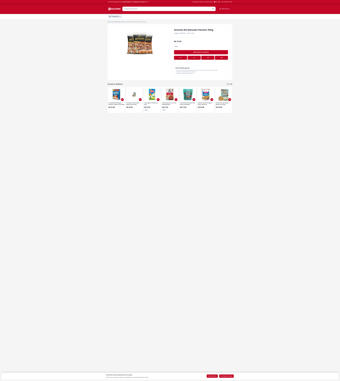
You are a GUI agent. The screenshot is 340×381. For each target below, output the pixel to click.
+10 (208, 58)
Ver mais (229, 84)
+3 (180, 58)
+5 (194, 58)
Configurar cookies (226, 376)
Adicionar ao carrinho (201, 52)
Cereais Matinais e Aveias (118, 22)
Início (109, 22)
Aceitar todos (212, 376)
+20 (221, 58)
